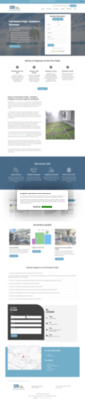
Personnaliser (37, 206)
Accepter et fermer (46, 206)
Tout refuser (82, 1)
